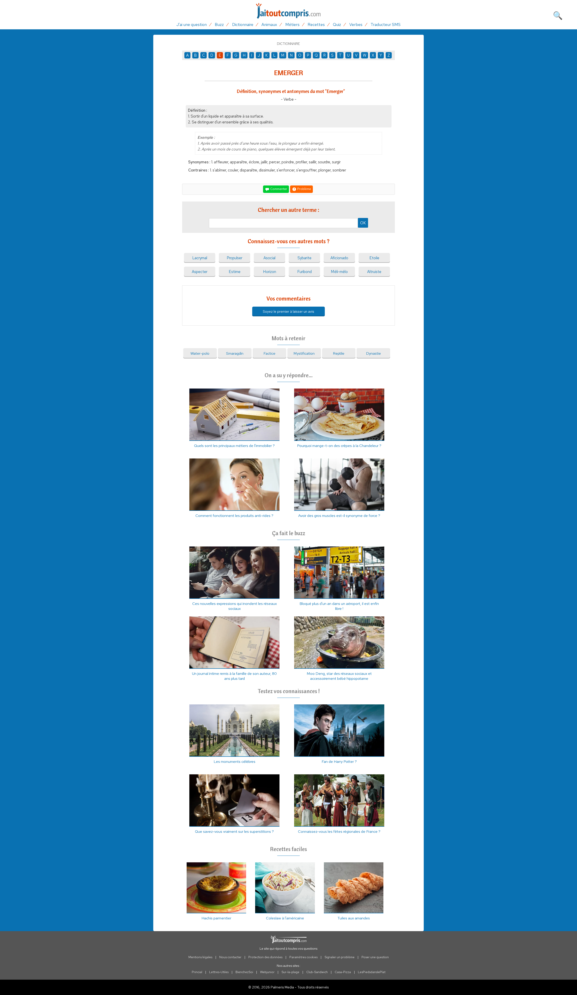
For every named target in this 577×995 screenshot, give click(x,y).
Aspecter (199, 271)
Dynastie (373, 353)
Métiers (292, 24)
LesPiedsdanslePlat (371, 972)
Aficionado (339, 257)
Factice (269, 353)
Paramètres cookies (303, 957)
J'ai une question (191, 24)
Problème (304, 189)
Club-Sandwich (317, 972)
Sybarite (304, 257)
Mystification (304, 353)
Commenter (278, 189)
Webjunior (267, 972)
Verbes (355, 24)
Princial (197, 972)
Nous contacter (230, 957)
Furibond (304, 271)
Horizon (269, 271)
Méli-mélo (339, 271)
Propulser (234, 257)
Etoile (374, 257)
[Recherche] (557, 14)
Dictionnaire (242, 24)
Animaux (269, 24)
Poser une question (375, 957)
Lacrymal (199, 257)
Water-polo (199, 353)
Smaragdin (234, 353)
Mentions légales (200, 957)
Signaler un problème (340, 957)
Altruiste (374, 271)
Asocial (269, 257)
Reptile (338, 353)
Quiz (337, 24)
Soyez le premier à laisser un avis (288, 311)
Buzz (219, 24)
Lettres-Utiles (219, 972)
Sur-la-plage (290, 972)
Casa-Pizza (343, 972)
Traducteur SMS (386, 24)
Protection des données (265, 957)
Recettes (316, 24)
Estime (234, 271)
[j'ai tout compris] (288, 11)
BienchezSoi (244, 972)
